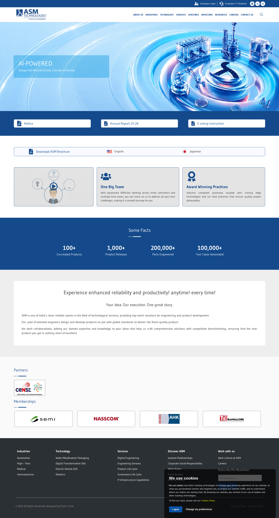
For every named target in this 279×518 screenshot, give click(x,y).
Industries (152, 14)
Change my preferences (199, 509)
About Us (138, 14)
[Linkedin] (252, 3)
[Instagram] (263, 3)
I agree (175, 509)
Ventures (193, 14)
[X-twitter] (257, 3)
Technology (167, 14)
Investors (207, 14)
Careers (233, 14)
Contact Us (247, 14)
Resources (221, 14)
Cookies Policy (208, 500)
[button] (261, 14)
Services (181, 14)
